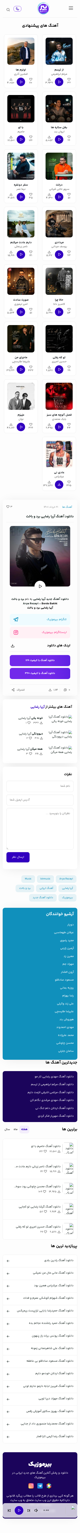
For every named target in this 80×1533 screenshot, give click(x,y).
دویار (70, 925)
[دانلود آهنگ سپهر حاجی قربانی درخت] (59, 165)
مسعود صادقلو (64, 980)
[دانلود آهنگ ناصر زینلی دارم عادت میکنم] (20, 223)
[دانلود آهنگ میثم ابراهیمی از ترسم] (59, 50)
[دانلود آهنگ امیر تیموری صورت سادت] (20, 280)
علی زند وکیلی (65, 1004)
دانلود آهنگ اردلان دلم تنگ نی (54, 1108)
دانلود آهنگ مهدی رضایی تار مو (54, 1076)
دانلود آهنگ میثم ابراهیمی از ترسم (52, 1084)
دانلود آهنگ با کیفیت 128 (40, 660)
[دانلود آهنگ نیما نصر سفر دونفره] (20, 165)
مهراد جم (68, 964)
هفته (24, 1129)
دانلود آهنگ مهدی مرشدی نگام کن (52, 1100)
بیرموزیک (67, 898)
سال (7, 1129)
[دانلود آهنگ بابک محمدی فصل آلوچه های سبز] (59, 395)
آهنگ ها (67, 507)
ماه (16, 1129)
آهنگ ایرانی (46, 888)
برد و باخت (17, 599)
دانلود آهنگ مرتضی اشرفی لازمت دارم (51, 1092)
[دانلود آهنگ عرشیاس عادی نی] (59, 453)
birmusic (45, 879)
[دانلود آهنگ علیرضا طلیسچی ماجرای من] (20, 338)
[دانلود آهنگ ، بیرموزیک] (43, 9)
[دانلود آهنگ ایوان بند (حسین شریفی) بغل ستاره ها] (59, 108)
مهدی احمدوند (65, 1027)
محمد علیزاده (66, 1035)
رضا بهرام (68, 996)
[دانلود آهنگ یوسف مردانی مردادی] (59, 223)
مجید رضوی (67, 940)
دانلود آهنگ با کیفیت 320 (40, 673)
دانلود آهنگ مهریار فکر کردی (56, 1116)
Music (28, 879)
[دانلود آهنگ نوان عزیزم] (20, 395)
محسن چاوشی (65, 1043)
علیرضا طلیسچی (64, 1011)
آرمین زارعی (67, 948)
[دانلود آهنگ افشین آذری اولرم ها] (20, 50)
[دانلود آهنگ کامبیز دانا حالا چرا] (59, 280)
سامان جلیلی (66, 1051)
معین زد (69, 956)
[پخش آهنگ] (17, 9)
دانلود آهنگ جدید (57, 599)
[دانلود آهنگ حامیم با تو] (20, 108)
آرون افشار (67, 972)
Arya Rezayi (30, 603)
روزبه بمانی (67, 988)
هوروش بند (66, 1019)
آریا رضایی (39, 599)
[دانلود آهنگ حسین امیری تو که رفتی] (59, 338)
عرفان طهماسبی (64, 932)
